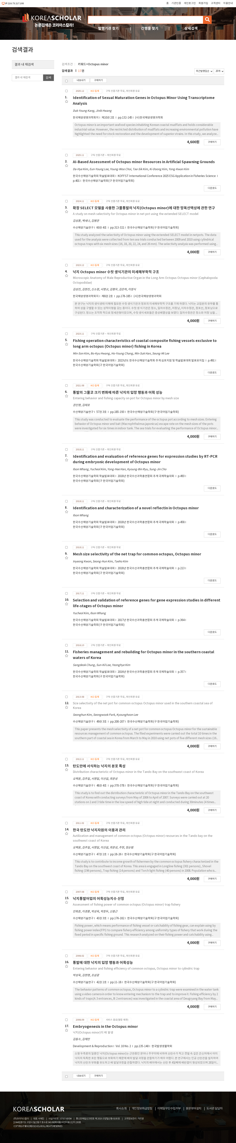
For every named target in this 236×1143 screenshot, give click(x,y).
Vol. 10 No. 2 (123, 1046)
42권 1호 (101, 982)
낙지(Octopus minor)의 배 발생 (93, 1032)
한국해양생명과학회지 (86, 117)
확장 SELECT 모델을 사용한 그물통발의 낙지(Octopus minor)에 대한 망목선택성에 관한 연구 (144, 208)
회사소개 (121, 1108)
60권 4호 (101, 227)
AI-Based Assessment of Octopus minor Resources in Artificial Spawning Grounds (144, 162)
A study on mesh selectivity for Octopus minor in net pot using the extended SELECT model (135, 214)
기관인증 (176, 3)
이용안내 (228, 3)
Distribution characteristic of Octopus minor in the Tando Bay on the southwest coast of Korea (138, 772)
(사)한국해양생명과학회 (149, 117)
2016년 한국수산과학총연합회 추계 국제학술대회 (146, 672)
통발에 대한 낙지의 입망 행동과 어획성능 (103, 963)
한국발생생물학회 (162, 1046)
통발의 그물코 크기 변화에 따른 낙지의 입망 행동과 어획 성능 (117, 392)
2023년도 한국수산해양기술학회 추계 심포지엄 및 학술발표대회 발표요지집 (161, 360)
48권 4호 (101, 785)
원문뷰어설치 (193, 1108)
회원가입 (203, 3)
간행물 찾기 (149, 28)
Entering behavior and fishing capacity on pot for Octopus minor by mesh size (126, 398)
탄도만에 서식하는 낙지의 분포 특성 (99, 766)
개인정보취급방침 (142, 1108)
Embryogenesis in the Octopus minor (105, 1026)
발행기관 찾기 (108, 28)
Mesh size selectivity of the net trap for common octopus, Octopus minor (137, 554)
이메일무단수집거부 (169, 1108)
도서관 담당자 (214, 1108)
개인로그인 (190, 3)
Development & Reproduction (93, 1046)
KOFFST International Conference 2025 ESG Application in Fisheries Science (167, 176)
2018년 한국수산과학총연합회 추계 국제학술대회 (146, 476)
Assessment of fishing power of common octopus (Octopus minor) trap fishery (126, 904)
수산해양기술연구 (83, 227)
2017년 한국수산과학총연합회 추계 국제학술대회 (146, 620)
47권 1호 (101, 854)
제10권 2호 (108, 117)
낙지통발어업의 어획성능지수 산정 (98, 899)
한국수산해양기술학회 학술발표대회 (94, 176)
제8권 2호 (107, 296)
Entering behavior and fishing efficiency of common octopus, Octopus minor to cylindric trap (136, 968)
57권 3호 (101, 412)
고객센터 (216, 3)
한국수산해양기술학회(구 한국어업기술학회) (108, 180)
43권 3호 (101, 918)
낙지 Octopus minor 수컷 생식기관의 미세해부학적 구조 (116, 272)
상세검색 (191, 28)
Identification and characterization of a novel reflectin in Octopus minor (136, 508)
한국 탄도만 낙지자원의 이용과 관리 (99, 830)
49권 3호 (101, 721)
